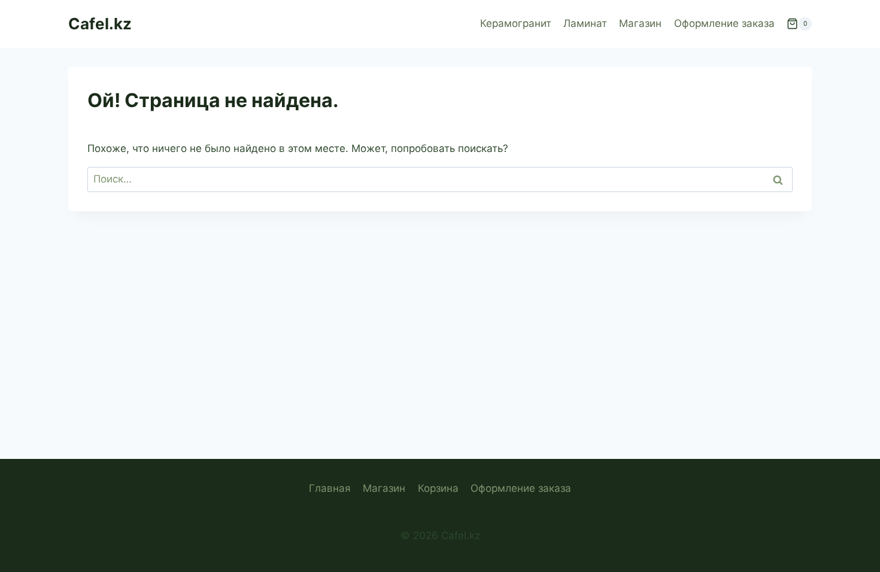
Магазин (640, 23)
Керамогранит (515, 23)
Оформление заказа (724, 23)
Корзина (438, 488)
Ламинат (585, 23)
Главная (330, 488)
